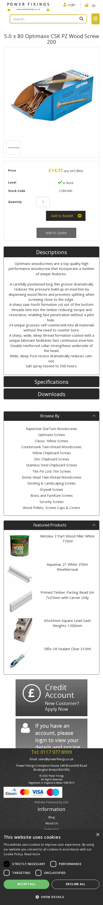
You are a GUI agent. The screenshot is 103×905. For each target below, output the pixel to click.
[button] (51, 896)
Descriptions (51, 252)
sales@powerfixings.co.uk (55, 759)
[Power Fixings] (28, 7)
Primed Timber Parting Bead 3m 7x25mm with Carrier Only (67, 595)
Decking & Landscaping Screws (51, 483)
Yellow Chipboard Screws (51, 453)
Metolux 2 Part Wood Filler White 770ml (67, 538)
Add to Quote (56, 232)
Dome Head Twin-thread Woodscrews (51, 477)
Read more (32, 854)
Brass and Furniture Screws (51, 495)
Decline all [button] (75, 884)
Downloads (51, 394)
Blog (51, 817)
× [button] (97, 835)
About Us (51, 823)
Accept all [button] (26, 884)
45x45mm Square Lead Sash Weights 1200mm (67, 623)
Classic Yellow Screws (51, 441)
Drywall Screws (51, 489)
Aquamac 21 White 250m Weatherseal (67, 567)
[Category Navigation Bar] (96, 18)
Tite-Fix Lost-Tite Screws (51, 471)
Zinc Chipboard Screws (51, 459)
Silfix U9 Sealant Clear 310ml (67, 648)
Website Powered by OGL (51, 802)
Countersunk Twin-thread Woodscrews (51, 447)
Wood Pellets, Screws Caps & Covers (51, 507)
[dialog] (51, 867)
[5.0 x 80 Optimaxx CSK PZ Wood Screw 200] (51, 95)
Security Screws (52, 501)
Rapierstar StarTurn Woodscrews (51, 428)
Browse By (49, 416)
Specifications (51, 382)
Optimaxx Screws (51, 434)
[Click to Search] (82, 19)
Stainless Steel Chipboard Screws (51, 465)
